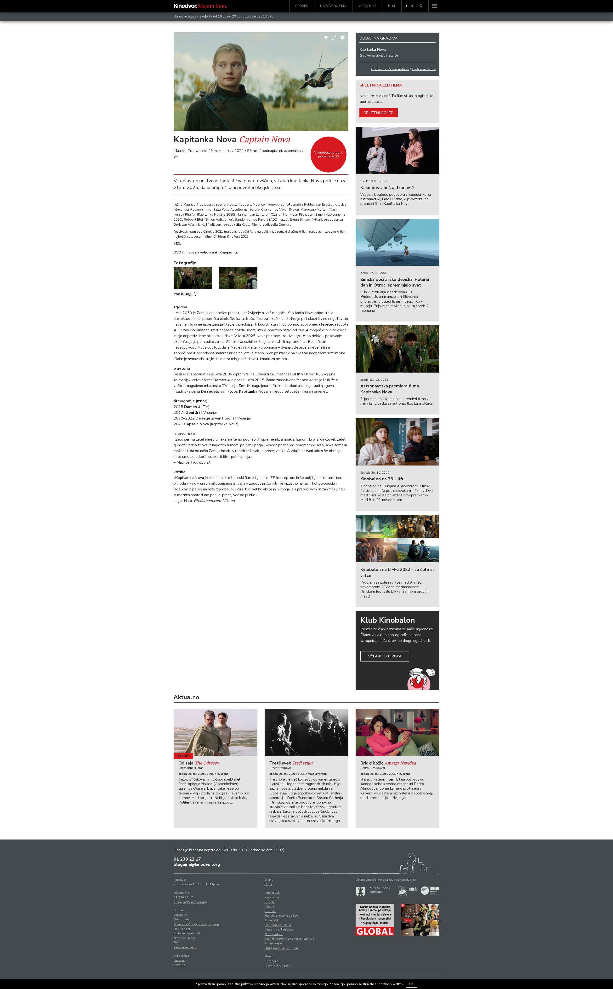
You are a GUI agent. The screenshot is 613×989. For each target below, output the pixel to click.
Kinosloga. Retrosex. (279, 929)
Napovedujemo (333, 6)
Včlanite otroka (384, 656)
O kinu (269, 880)
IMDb (177, 243)
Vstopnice (367, 6)
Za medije (271, 961)
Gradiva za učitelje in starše (390, 69)
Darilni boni (182, 929)
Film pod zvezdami (278, 925)
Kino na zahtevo (185, 947)
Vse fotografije (186, 293)
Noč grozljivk (274, 934)
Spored (301, 6)
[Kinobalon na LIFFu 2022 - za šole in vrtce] (397, 538)
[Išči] (421, 6)
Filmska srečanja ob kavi (282, 916)
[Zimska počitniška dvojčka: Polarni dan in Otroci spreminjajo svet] (397, 242)
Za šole (270, 902)
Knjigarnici (228, 252)
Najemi (269, 956)
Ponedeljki (272, 920)
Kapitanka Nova (372, 49)
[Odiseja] (215, 732)
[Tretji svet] (306, 732)
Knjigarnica (181, 956)
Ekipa (268, 884)
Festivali (270, 911)
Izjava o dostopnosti (279, 965)
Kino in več (272, 893)
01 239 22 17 (187, 859)
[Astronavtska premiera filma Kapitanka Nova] (397, 349)
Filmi (392, 6)
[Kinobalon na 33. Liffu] (397, 442)
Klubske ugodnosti (187, 933)
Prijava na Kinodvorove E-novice (196, 924)
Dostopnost (182, 919)
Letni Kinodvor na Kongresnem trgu (289, 939)
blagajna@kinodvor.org (197, 864)
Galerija (179, 960)
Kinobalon (272, 897)
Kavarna (179, 965)
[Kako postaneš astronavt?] (397, 150)
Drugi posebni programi (282, 948)
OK (411, 984)
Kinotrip (270, 906)
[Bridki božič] (397, 732)
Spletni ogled (378, 112)
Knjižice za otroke (424, 69)
